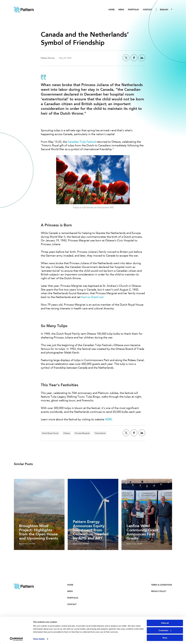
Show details (39, 639)
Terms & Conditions (161, 585)
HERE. (109, 419)
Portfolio (133, 9)
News (121, 9)
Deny (165, 638)
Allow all (165, 623)
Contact (147, 9)
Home (112, 9)
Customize (163, 630)
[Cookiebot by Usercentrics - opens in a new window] (16, 639)
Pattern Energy (24, 10)
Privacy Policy (158, 591)
